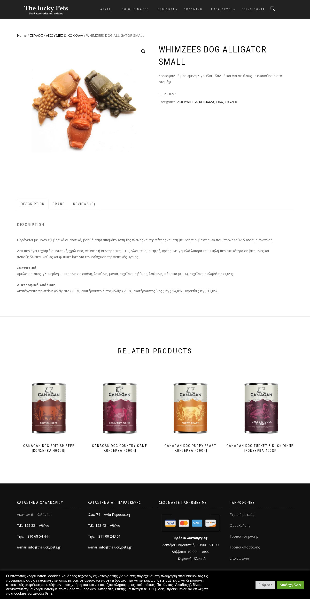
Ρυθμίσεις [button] (265, 585)
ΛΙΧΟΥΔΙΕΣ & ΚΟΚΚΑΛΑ (64, 35)
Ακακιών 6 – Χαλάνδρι (34, 514)
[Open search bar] (272, 8)
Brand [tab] (59, 204)
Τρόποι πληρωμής (244, 536)
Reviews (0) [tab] (84, 204)
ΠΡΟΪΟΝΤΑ (166, 9)
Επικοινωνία (239, 558)
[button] (143, 51)
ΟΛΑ (219, 102)
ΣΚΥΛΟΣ (36, 35)
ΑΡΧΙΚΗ (106, 9)
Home (22, 35)
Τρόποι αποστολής (245, 547)
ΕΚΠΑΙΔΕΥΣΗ (222, 9)
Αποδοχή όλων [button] (290, 585)
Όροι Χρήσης (240, 525)
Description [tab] (33, 204)
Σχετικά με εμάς (242, 514)
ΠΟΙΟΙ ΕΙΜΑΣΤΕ (135, 9)
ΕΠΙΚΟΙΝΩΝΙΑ (253, 9)
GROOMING (193, 9)
